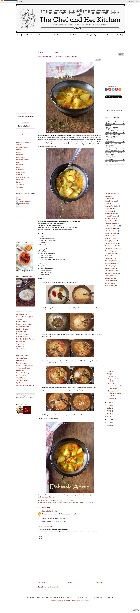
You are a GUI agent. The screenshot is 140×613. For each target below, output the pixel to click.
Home (70, 583)
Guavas (60, 502)
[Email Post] (71, 500)
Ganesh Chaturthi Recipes (24, 365)
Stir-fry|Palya (109, 278)
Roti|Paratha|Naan (110, 263)
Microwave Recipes (22, 334)
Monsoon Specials (22, 336)
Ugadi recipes (20, 383)
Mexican (19, 174)
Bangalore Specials (22, 147)
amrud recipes (53, 495)
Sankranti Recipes (22, 380)
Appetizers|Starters (111, 193)
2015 (108, 408)
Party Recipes (20, 341)
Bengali (18, 149)
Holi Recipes (20, 370)
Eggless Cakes (109, 221)
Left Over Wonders (110, 238)
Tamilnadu (19, 187)
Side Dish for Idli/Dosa (111, 271)
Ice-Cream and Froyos (112, 226)
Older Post (98, 583)
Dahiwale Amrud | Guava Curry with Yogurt (114, 393)
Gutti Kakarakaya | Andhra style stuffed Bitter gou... (115, 386)
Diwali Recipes (21, 360)
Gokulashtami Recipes (23, 368)
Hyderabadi (19, 154)
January (111, 399)
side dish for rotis (48, 497)
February (112, 376)
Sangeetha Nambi (47, 511)
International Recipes (22, 159)
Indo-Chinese (20, 157)
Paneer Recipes (110, 251)
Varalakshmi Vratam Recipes (25, 385)
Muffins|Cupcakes (110, 241)
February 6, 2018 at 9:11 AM (54, 521)
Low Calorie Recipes (22, 326)
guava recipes (62, 495)
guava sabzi (59, 139)
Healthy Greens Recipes (24, 324)
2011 (108, 419)
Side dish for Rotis (86, 502)
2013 (108, 414)
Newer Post (41, 583)
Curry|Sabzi (108, 208)
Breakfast (108, 198)
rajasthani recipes (70, 502)
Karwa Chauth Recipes (23, 373)
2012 (108, 416)
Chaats (107, 203)
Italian (18, 162)
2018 (108, 374)
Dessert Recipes (110, 213)
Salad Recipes (109, 266)
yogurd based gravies (82, 495)
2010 (108, 422)
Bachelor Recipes (21, 314)
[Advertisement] (70, 42)
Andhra (18, 144)
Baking (107, 196)
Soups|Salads (109, 276)
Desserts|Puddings (111, 216)
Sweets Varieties (110, 280)
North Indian (20, 179)
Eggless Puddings (110, 223)
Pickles (107, 256)
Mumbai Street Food (22, 177)
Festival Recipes (21, 321)
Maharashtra (20, 169)
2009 (108, 425)
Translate (31, 397)
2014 (108, 411)
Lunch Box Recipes (22, 329)
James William (76, 600)
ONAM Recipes (21, 378)
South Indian (20, 184)
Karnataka (19, 164)
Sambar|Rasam (110, 268)
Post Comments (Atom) (53, 587)
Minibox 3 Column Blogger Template (60, 600)
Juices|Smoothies (110, 233)
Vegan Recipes (21, 344)
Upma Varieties (109, 285)
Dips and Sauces (110, 218)
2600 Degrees (85, 600)
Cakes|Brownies (110, 201)
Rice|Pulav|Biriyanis (111, 261)
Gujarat (18, 152)
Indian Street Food (110, 231)
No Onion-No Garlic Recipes (25, 339)
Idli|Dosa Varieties (110, 228)
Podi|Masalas (109, 258)
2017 (108, 402)
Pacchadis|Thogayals (111, 248)
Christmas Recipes (22, 358)
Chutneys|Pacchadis (111, 206)
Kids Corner (108, 236)
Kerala (18, 167)
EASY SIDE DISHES (50, 502)
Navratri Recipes (21, 375)
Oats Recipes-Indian (111, 246)
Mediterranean (20, 172)
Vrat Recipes (20, 346)
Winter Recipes (21, 349)
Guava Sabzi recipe (88, 135)
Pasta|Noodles (109, 253)
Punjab (18, 182)
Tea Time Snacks (110, 283)
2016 (108, 405)
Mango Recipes (21, 331)
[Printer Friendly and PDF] (97, 60)
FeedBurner (30, 126)
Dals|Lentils (108, 211)
